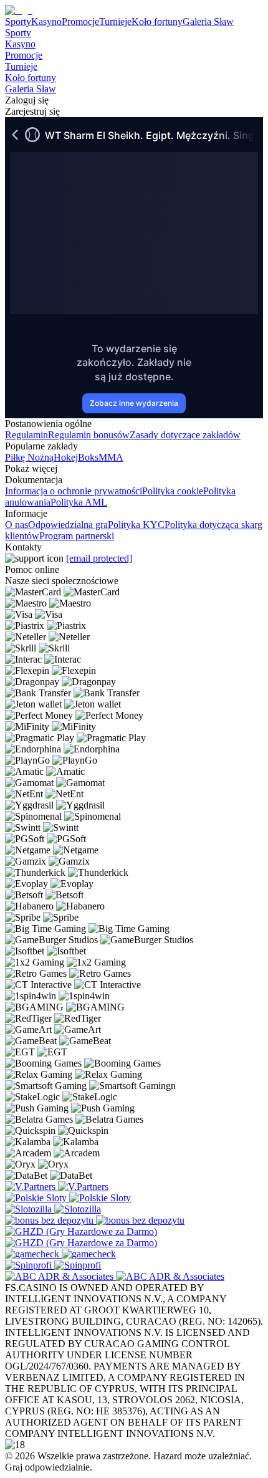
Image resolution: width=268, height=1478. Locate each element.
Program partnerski (76, 535)
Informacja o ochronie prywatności (73, 491)
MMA (110, 457)
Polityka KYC (136, 524)
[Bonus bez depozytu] (50, 1220)
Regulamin (26, 434)
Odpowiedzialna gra (68, 524)
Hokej (66, 457)
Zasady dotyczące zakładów (185, 434)
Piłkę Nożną (29, 457)
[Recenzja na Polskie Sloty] (37, 1197)
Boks (88, 457)
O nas (16, 524)
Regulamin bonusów (89, 434)
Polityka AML (78, 502)
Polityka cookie (172, 491)
